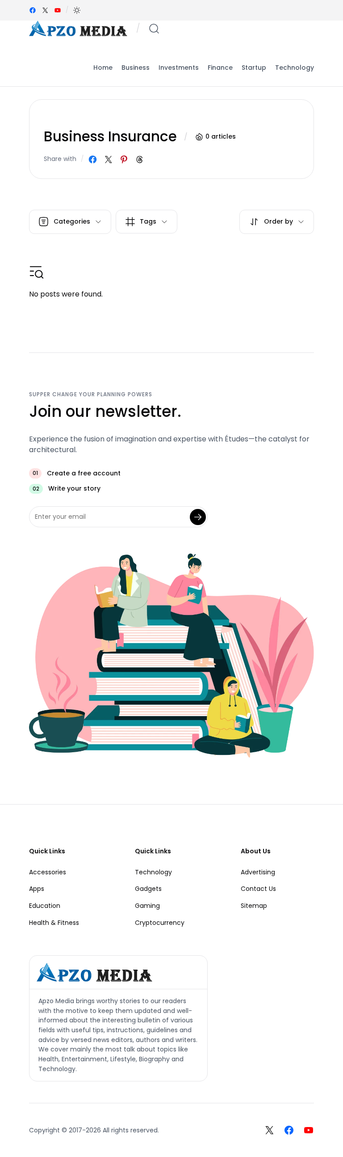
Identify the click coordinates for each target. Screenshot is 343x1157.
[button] (77, 10)
